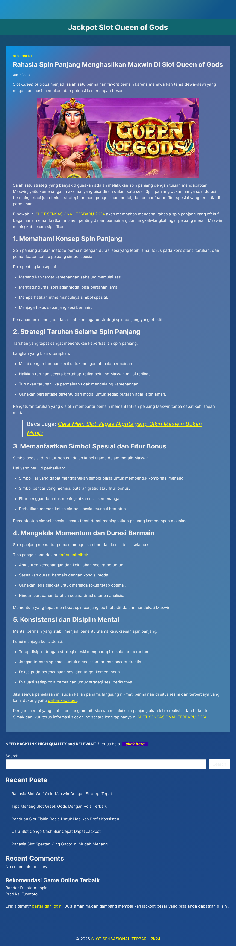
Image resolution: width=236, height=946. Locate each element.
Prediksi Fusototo (22, 894)
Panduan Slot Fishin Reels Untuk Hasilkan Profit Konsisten (65, 819)
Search (12, 756)
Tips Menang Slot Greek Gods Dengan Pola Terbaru (59, 806)
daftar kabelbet (62, 700)
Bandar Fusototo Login (26, 887)
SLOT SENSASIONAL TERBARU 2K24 (70, 214)
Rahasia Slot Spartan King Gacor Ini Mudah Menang (60, 844)
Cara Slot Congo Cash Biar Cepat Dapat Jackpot (56, 831)
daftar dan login (47, 906)
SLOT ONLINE (23, 56)
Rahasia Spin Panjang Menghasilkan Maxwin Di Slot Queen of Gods (118, 64)
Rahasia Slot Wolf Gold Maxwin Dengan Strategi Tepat (62, 793)
